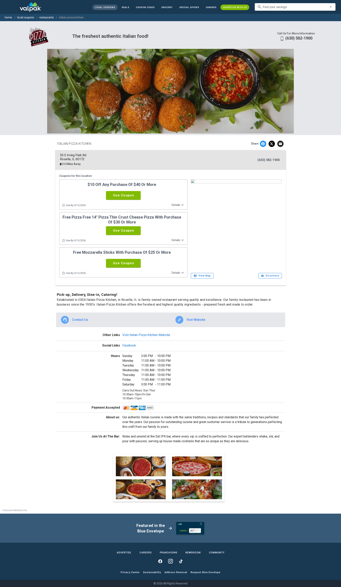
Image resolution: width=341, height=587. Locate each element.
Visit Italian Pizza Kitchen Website (146, 335)
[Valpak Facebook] (160, 561)
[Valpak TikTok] (180, 561)
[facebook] (263, 144)
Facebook (129, 345)
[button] (189, 7)
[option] (113, 320)
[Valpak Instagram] (170, 561)
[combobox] (295, 7)
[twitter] (272, 144)
